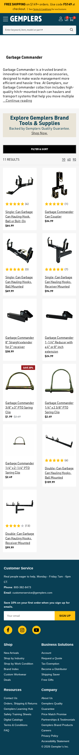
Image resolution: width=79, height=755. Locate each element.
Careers (46, 730)
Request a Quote (51, 658)
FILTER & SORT (39, 149)
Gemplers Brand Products (57, 725)
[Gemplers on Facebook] (8, 630)
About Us (47, 698)
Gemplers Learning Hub (18, 708)
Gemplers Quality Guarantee (52, 706)
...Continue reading (17, 100)
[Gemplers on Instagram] (22, 630)
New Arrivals (11, 652)
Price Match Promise (54, 714)
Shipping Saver (50, 674)
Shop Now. (39, 133)
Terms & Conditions (42, 9)
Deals (7, 679)
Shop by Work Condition (18, 663)
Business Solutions (57, 645)
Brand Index (11, 669)
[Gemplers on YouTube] (36, 630)
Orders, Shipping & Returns (20, 703)
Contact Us (10, 698)
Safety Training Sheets (17, 714)
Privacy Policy (49, 735)
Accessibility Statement (55, 741)
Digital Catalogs (13, 719)
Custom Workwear (15, 674)
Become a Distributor (54, 669)
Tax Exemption (50, 663)
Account (46, 652)
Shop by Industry (14, 658)
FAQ (6, 730)
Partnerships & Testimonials (58, 719)
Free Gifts (47, 679)
